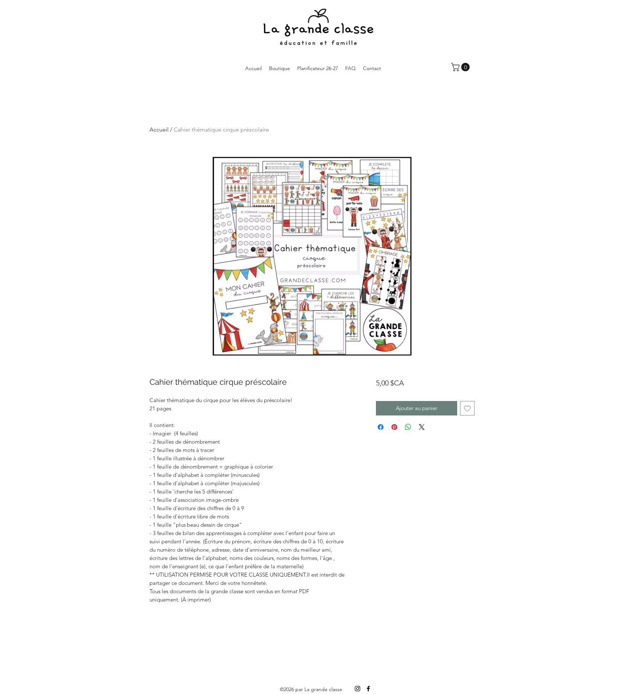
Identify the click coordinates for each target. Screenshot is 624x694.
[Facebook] (368, 688)
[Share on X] (421, 427)
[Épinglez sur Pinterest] (394, 427)
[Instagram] (357, 688)
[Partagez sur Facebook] (380, 427)
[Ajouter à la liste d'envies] (467, 408)
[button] (461, 67)
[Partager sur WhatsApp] (408, 427)
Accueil (159, 129)
